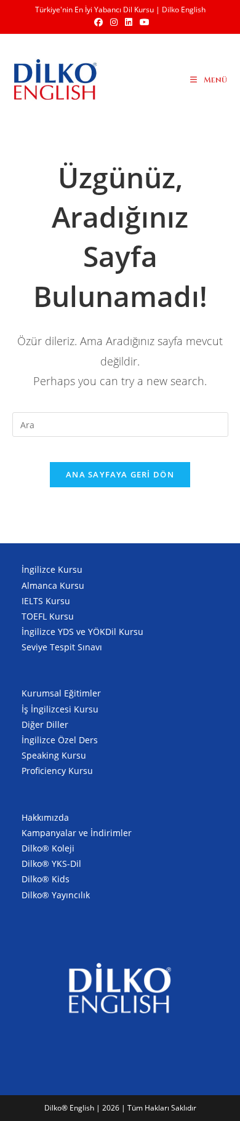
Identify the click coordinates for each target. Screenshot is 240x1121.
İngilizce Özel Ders (60, 740)
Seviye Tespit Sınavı (62, 647)
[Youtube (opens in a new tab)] (143, 22)
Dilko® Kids (46, 879)
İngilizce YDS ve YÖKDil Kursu (82, 631)
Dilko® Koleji (48, 848)
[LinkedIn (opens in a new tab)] (128, 22)
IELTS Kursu (46, 601)
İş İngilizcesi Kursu (60, 709)
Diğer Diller (45, 724)
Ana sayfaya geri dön (120, 474)
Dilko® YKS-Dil (51, 863)
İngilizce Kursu (52, 569)
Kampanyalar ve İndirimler (77, 833)
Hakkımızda (45, 817)
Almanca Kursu (53, 585)
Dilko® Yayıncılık (56, 895)
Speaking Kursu (54, 755)
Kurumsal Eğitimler (61, 693)
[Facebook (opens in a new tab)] (98, 22)
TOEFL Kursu (48, 616)
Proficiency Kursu (57, 770)
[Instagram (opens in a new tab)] (113, 22)
